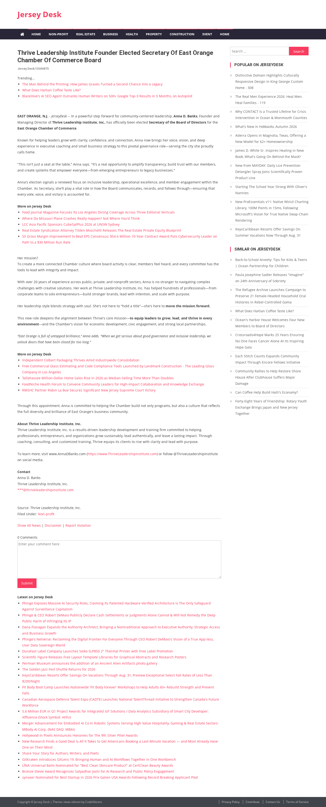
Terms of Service (297, 802)
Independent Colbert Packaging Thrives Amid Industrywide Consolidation (80, 360)
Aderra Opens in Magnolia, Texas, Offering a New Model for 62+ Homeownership (270, 138)
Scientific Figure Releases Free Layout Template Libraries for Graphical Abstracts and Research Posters (104, 657)
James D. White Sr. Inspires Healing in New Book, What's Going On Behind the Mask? (269, 153)
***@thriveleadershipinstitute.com (45, 490)
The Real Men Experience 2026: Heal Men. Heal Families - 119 (269, 99)
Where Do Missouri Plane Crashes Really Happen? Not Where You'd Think (81, 218)
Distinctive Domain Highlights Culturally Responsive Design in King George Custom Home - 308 (269, 81)
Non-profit (58, 34)
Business (110, 34)
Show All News (29, 525)
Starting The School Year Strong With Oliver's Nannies (271, 189)
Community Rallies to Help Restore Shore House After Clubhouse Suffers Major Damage (268, 377)
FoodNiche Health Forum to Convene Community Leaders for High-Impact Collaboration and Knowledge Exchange (113, 384)
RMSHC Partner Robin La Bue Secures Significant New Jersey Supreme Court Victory (89, 390)
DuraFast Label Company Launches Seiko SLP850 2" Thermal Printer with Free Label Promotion (97, 651)
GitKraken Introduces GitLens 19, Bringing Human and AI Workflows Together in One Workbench (99, 759)
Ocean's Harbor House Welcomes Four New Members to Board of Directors (270, 323)
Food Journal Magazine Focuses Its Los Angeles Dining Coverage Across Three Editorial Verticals (98, 212)
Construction (182, 34)
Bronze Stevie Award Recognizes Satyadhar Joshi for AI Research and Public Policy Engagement (98, 771)
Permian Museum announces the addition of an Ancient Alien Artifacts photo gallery (89, 663)
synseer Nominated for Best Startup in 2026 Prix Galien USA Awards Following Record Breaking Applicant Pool (110, 777)
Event (207, 34)
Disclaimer (53, 525)
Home (36, 34)
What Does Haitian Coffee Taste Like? (51, 90)
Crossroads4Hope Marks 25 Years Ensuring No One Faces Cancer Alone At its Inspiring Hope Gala (269, 341)
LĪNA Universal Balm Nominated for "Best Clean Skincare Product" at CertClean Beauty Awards (97, 765)
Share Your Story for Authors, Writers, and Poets (60, 753)
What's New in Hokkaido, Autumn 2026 (266, 126)
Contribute (253, 802)
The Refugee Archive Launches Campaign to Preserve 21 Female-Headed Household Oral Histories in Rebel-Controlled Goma (270, 295)
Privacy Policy (231, 802)
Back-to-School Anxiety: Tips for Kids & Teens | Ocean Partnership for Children (271, 262)
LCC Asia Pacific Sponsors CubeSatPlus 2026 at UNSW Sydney (71, 224)
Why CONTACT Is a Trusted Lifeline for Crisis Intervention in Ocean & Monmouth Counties (271, 114)
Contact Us (273, 802)
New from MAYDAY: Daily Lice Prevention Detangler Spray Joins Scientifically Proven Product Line (268, 171)
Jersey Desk (39, 14)
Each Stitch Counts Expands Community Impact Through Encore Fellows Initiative (267, 359)
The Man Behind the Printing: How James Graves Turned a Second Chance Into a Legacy (92, 84)
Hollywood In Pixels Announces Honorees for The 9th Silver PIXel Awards (80, 735)
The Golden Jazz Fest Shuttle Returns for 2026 (58, 669)
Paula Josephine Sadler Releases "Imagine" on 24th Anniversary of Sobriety (269, 277)
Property (154, 34)
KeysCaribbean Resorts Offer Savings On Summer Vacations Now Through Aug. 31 (268, 232)
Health (132, 34)
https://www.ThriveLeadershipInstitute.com (122, 454)
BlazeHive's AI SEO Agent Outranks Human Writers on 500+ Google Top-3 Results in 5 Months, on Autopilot (107, 96)
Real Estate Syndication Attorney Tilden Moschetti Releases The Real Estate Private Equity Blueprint (101, 230)
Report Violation (78, 525)
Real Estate (85, 34)
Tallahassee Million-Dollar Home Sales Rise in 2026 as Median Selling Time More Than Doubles (98, 378)
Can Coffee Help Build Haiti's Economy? (266, 392)
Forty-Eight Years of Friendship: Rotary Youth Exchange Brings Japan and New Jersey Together (271, 407)
